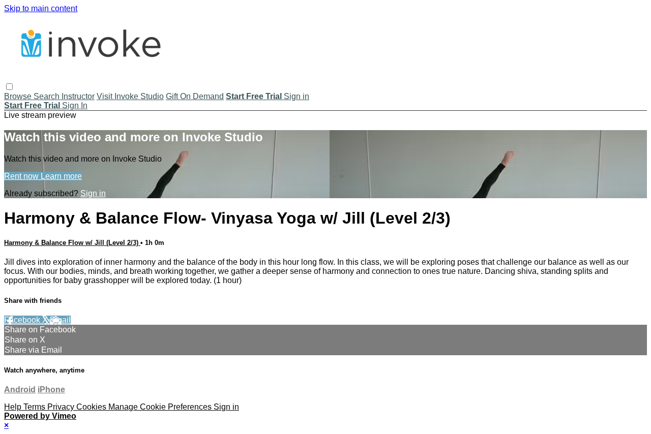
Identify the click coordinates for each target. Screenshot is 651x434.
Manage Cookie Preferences (161, 406)
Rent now (22, 176)
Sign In (74, 105)
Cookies (92, 406)
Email (60, 320)
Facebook (23, 320)
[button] (9, 86)
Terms (35, 406)
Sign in (296, 96)
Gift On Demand (195, 96)
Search (48, 96)
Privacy (61, 406)
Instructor (78, 96)
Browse (19, 96)
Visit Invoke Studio (130, 96)
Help (13, 406)
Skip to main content (40, 8)
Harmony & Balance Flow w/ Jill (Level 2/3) (72, 242)
